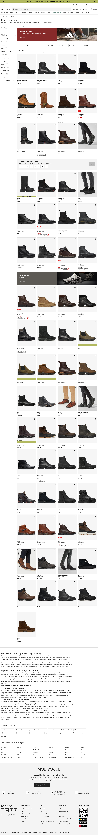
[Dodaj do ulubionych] (34, 55)
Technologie (62, 816)
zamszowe (42, 664)
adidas (51, 747)
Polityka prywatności (32, 832)
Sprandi (35, 754)
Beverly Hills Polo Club (6, 757)
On (82, 752)
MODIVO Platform (44, 811)
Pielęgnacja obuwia (64, 813)
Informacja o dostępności (65, 818)
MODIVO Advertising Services (47, 821)
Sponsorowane (19, 52)
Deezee (51, 752)
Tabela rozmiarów (63, 811)
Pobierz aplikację (80, 4)
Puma (18, 757)
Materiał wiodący (52, 45)
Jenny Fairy (4, 754)
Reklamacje (23, 818)
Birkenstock (84, 749)
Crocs (18, 749)
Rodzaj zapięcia (63, 45)
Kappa (67, 749)
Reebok (67, 754)
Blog (74, 4)
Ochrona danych (65, 832)
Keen (34, 747)
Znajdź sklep (89, 4)
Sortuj (19, 45)
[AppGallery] (83, 826)
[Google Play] (83, 819)
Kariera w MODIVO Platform (47, 813)
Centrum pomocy (24, 823)
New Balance (52, 754)
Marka (39, 45)
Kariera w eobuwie (44, 816)
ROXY (2, 752)
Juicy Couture (84, 754)
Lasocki (83, 747)
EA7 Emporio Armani (38, 757)
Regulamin (13, 832)
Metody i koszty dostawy (26, 808)
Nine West (19, 752)
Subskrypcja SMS (63, 821)
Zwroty (22, 811)
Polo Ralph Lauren (69, 757)
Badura (51, 749)
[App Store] (83, 822)
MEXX (66, 752)
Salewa (19, 754)
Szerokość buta (73, 45)
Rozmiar (34, 45)
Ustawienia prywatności (22, 832)
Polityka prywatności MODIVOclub (45, 832)
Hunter (67, 747)
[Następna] (94, 1)
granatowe (40, 681)
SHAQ (82, 757)
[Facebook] (11, 810)
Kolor (45, 45)
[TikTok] (15, 810)
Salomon (19, 747)
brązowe (30, 681)
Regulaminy (43, 823)
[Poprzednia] (3, 1)
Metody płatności (24, 816)
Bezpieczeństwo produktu (65, 823)
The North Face (37, 749)
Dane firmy (42, 808)
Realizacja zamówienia (26, 813)
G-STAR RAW (52, 757)
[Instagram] (2, 810)
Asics (2, 749)
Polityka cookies (57, 832)
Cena (28, 45)
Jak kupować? (62, 808)
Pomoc (95, 4)
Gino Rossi (3, 747)
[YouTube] (7, 810)
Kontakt (22, 821)
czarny (55, 679)
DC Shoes (35, 752)
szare (34, 681)
